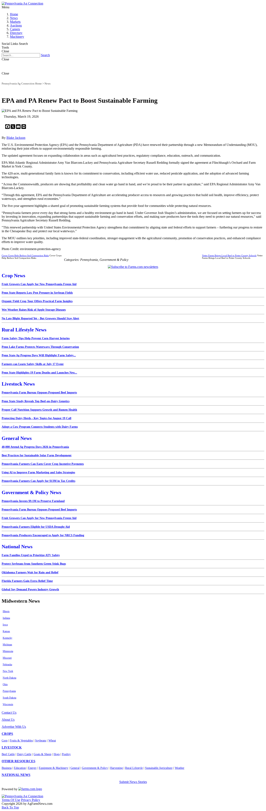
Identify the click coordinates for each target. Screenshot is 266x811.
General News (17, 438)
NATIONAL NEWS (16, 775)
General (75, 767)
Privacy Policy (30, 800)
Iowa (5, 624)
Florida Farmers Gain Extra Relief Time (27, 581)
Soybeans (40, 740)
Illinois (6, 611)
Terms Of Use (11, 800)
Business (7, 767)
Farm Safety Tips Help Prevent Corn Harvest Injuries (36, 338)
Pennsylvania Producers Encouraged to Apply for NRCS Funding (43, 535)
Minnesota (8, 651)
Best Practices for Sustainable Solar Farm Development (36, 455)
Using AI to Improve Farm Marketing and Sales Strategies (38, 472)
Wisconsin (8, 704)
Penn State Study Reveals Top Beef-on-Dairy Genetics (35, 401)
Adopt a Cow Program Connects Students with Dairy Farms (40, 426)
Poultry (66, 754)
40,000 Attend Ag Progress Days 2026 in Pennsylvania (35, 446)
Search (45, 55)
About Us (8, 719)
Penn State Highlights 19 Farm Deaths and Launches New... (39, 372)
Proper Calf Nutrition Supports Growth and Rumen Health (39, 409)
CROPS (7, 733)
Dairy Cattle (24, 754)
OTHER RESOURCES (18, 761)
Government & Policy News (31, 492)
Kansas (6, 631)
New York (8, 671)
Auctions (16, 25)
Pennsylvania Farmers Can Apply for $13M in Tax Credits (38, 480)
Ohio (5, 684)
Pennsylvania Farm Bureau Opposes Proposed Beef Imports (39, 392)
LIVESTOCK (12, 747)
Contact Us (9, 712)
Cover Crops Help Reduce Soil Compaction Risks (25, 255)
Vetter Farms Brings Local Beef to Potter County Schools (229, 255)
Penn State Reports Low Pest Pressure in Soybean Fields (37, 292)
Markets (15, 21)
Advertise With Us (14, 726)
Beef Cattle (8, 754)
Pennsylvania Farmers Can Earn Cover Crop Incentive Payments (43, 463)
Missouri (7, 657)
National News (17, 546)
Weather (179, 767)
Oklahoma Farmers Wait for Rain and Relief (30, 572)
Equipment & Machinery (53, 767)
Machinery (17, 36)
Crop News (13, 275)
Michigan (7, 644)
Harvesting (116, 767)
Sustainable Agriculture (158, 767)
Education (20, 767)
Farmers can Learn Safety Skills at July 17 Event (33, 364)
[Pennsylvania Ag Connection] (22, 3)
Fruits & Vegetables (21, 740)
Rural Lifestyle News (24, 329)
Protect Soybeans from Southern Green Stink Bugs (34, 563)
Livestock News (18, 384)
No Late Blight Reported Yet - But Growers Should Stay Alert (40, 318)
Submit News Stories (133, 782)
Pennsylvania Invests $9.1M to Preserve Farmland (33, 501)
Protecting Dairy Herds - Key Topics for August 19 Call (36, 418)
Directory (16, 33)
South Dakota (9, 697)
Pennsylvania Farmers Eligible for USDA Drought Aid (36, 526)
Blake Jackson (15, 137)
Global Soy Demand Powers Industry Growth (30, 589)
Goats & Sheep (42, 754)
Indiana (6, 618)
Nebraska (7, 664)
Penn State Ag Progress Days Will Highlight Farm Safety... (39, 355)
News (14, 18)
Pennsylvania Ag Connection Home (22, 83)
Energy (32, 767)
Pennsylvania (9, 691)
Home (14, 14)
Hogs (57, 754)
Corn (4, 740)
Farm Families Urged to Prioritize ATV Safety (31, 555)
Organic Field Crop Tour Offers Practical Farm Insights (37, 301)
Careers (15, 29)
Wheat (52, 740)
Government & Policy (95, 767)
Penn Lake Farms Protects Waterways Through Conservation (40, 346)
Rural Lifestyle (134, 767)
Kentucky (7, 637)
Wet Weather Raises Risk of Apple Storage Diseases (34, 309)
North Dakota (9, 677)
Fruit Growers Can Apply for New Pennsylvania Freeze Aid (39, 284)
